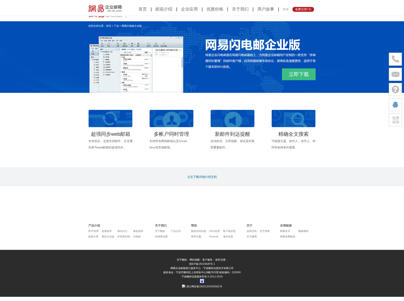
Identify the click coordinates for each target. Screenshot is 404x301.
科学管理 (93, 231)
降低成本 (138, 231)
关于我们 (240, 9)
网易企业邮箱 (105, 8)
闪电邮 (137, 236)
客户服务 (207, 259)
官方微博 (252, 236)
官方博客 (265, 231)
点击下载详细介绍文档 (202, 176)
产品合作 (176, 231)
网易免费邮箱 (287, 236)
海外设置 (228, 236)
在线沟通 (395, 104)
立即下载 (299, 74)
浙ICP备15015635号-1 (202, 263)
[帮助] (395, 89)
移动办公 (122, 231)
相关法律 (220, 259)
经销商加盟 (161, 236)
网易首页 (285, 231)
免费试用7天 (303, 9)
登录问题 (196, 236)
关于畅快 (160, 231)
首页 (142, 9)
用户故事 (265, 9)
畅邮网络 (303, 231)
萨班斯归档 (123, 236)
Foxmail (213, 236)
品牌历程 (252, 231)
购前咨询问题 (198, 231)
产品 (116, 25)
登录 (286, 9)
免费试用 (395, 120)
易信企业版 (108, 236)
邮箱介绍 (163, 9)
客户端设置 (229, 231)
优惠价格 (214, 9)
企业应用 (189, 9)
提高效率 (107, 231)
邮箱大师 (93, 236)
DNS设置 (214, 231)
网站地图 (195, 259)
